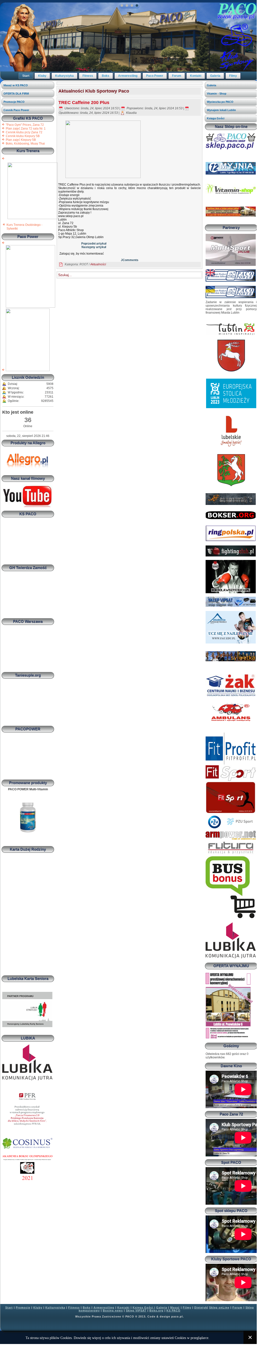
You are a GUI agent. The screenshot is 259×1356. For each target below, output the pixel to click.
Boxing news (113, 1310)
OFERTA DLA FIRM (16, 93)
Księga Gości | (144, 1307)
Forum (176, 76)
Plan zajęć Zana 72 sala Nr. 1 (26, 128)
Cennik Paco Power (16, 110)
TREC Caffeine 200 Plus (83, 102)
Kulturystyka (64, 76)
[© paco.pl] (32, 218)
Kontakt (195, 76)
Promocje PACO (14, 101)
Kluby (42, 76)
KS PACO (173, 1310)
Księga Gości (215, 118)
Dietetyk (200, 1307)
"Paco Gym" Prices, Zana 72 (25, 125)
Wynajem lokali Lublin (221, 110)
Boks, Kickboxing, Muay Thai (25, 143)
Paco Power (154, 76)
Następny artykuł (93, 247)
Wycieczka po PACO (220, 101)
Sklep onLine (219, 1307)
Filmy (233, 76)
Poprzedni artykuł (93, 243)
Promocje (23, 1307)
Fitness (87, 76)
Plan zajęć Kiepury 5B (21, 140)
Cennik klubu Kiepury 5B (23, 136)
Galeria (215, 76)
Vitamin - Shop (216, 93)
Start (25, 76)
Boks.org (156, 1310)
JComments (129, 260)
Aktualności (98, 264)
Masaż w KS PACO (16, 85)
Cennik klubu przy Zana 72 (24, 132)
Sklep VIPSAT (136, 1310)
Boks (105, 76)
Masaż (175, 1307)
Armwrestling (127, 76)
